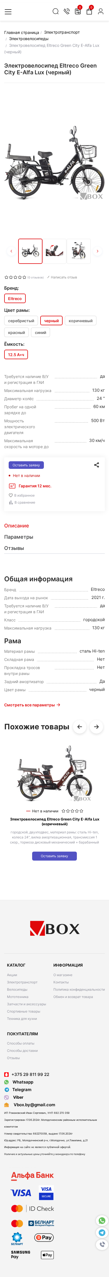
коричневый (81, 320)
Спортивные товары (23, 1011)
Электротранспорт (22, 982)
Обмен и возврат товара (73, 997)
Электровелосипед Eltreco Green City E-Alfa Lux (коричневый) (54, 821)
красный (16, 332)
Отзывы (13, 1058)
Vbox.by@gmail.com (33, 1104)
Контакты (61, 982)
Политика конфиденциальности (79, 989)
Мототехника (18, 997)
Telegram (21, 1089)
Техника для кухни (22, 1018)
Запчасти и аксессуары (26, 1004)
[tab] (54, 525)
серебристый (21, 320)
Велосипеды (17, 989)
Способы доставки (22, 1050)
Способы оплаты (20, 1043)
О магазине (62, 975)
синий (40, 332)
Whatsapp (22, 1082)
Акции (12, 975)
